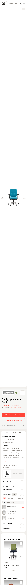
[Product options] (21, 543)
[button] (13, 570)
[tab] (4, 498)
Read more (6, 462)
